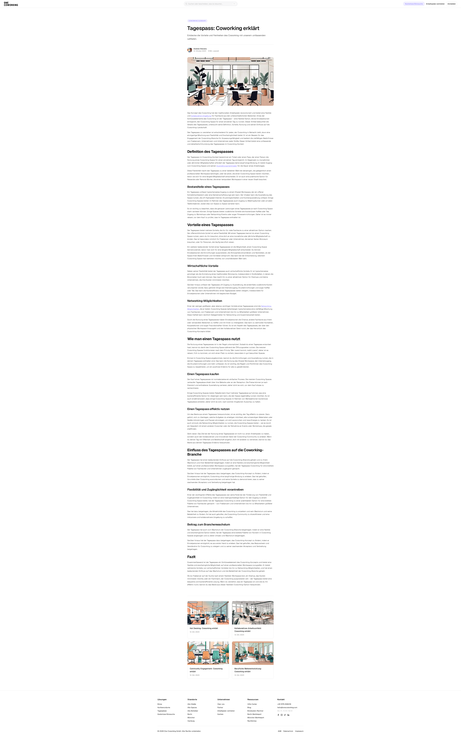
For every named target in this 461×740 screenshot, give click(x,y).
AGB (279, 731)
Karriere (220, 714)
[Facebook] (278, 715)
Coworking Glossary (197, 21)
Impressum (299, 731)
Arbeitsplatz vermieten (435, 4)
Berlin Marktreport (254, 714)
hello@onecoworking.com (287, 707)
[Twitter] (285, 715)
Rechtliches (251, 721)
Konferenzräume (164, 707)
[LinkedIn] (288, 715)
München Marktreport (255, 717)
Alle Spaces (192, 707)
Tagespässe (162, 711)
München (191, 717)
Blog (249, 707)
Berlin (190, 714)
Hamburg (191, 721)
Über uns (220, 704)
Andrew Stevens (200, 49)
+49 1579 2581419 (284, 704)
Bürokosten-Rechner (255, 711)
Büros (160, 704)
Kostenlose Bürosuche (414, 4)
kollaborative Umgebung (201, 116)
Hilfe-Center (252, 704)
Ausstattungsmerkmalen (226, 166)
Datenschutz (288, 731)
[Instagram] (282, 715)
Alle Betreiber (193, 711)
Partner (220, 707)
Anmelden (452, 4)
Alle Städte (192, 704)
